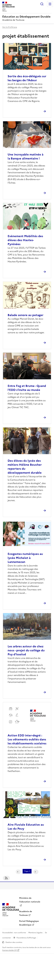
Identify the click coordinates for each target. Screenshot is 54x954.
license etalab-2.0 (9, 950)
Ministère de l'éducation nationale (29, 900)
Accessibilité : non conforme (14, 932)
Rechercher (42, 4)
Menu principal (50, 4)
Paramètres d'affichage (26, 937)
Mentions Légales (35, 932)
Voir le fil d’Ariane (9, 27)
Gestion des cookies (13, 942)
